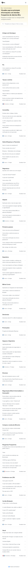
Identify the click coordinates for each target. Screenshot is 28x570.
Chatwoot (17, 566)
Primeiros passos (7, 227)
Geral (4, 530)
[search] (15, 24)
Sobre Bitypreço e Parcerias (11, 142)
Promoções (6, 328)
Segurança (5, 168)
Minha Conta (6, 284)
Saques (4, 199)
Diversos (5, 373)
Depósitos (5, 257)
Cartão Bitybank (7, 501)
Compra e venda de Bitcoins (11, 425)
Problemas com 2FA (8, 477)
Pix (3, 65)
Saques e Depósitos (8, 341)
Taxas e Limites (7, 80)
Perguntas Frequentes (9, 445)
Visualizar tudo (22, 73)
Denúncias (5, 314)
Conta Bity (5, 110)
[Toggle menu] (25, 2)
